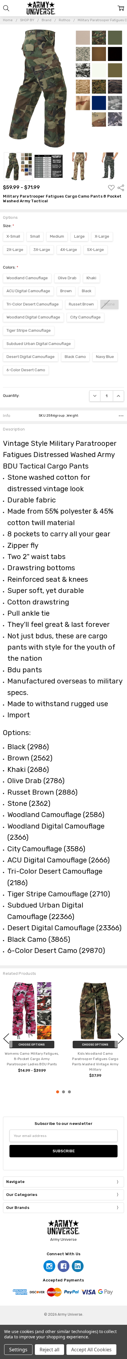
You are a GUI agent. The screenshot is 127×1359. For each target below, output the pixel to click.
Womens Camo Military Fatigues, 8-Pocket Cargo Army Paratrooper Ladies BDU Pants (32, 1059)
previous (6, 1038)
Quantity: (11, 395)
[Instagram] (49, 1266)
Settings (18, 1349)
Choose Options (32, 1044)
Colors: (10, 267)
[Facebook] (63, 1266)
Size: (8, 226)
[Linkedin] (78, 1266)
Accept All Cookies (91, 1349)
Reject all (49, 1349)
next (121, 1038)
